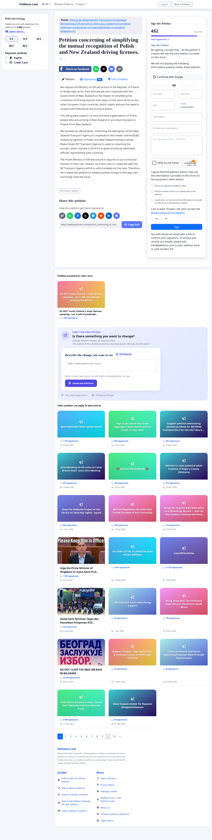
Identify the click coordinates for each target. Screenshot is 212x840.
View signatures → (160, 39)
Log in (164, 4)
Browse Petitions (64, 4)
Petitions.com (28, 4)
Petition (69, 79)
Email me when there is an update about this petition (175, 193)
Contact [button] (80, 4)
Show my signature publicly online (170, 185)
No (166, 218)
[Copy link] (119, 69)
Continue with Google (170, 77)
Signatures (92, 79)
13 (114, 736)
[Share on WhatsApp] (96, 69)
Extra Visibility (119, 79)
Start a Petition (182, 4)
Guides (62, 772)
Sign (176, 227)
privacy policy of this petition (168, 212)
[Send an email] (111, 69)
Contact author (71, 190)
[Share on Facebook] (77, 215)
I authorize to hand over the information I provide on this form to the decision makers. (178, 201)
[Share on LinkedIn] (109, 215)
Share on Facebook (77, 69)
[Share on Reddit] (101, 215)
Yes (156, 218)
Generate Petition (83, 383)
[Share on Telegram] (93, 215)
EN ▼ (48, 4)
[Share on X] (103, 69)
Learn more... (16, 31)
